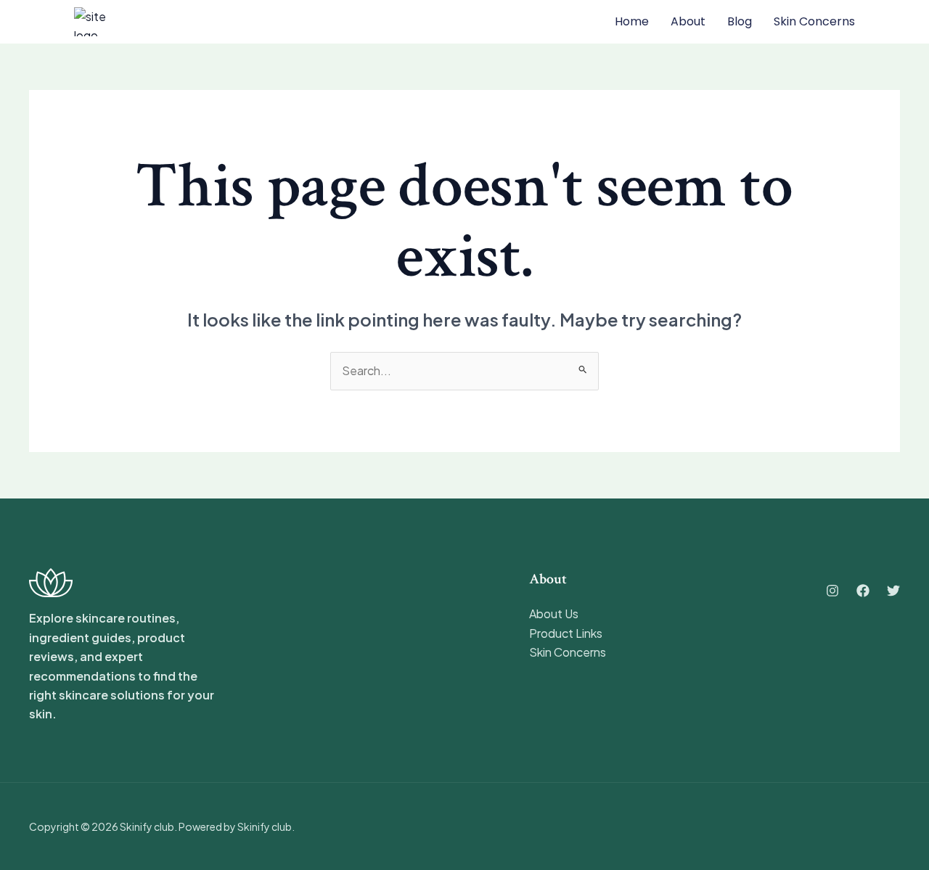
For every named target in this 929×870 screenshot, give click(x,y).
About (688, 21)
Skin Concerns (567, 652)
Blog (739, 21)
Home (632, 21)
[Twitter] (893, 590)
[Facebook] (862, 590)
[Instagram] (832, 590)
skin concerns (814, 21)
